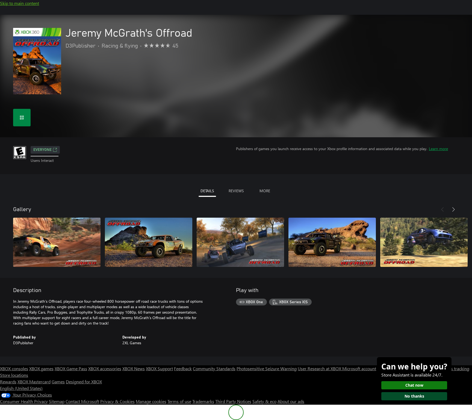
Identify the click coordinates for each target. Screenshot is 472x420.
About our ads (291, 401)
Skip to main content (19, 3)
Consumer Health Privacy (24, 401)
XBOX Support (159, 368)
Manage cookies (151, 401)
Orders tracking (454, 368)
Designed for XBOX (84, 381)
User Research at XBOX (320, 368)
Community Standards (214, 368)
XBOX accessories (104, 368)
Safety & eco (264, 401)
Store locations (14, 375)
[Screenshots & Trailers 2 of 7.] (148, 242)
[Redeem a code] (22, 117)
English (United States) (21, 388)
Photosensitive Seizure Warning (267, 368)
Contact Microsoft (82, 401)
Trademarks (203, 401)
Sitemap (56, 401)
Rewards (8, 381)
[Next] (453, 209)
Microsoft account (359, 368)
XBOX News (133, 368)
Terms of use (179, 401)
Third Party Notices (233, 401)
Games (58, 381)
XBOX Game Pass (71, 368)
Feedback (183, 368)
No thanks (414, 396)
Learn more (438, 148)
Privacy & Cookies (117, 401)
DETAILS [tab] (207, 190)
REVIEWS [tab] (236, 190)
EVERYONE (42, 150)
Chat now (414, 385)
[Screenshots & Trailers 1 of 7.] (57, 242)
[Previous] (442, 209)
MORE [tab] (264, 190)
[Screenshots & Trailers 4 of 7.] (332, 242)
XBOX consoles (14, 368)
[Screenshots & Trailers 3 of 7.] (240, 242)
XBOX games (41, 368)
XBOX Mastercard (34, 381)
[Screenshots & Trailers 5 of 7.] (424, 242)
